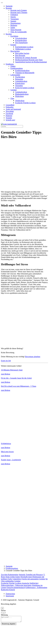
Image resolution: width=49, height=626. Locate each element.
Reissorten (19, 79)
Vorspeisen (14, 19)
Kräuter (13, 45)
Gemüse (13, 90)
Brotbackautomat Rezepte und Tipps (29, 60)
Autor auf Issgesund (13, 109)
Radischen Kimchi (8, 590)
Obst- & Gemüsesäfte (18, 32)
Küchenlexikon (21, 40)
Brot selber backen (22, 53)
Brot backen (15, 51)
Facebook (9, 113)
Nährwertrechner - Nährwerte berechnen (16, 585)
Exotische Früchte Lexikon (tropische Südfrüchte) (19, 583)
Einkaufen (9, 107)
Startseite (9, 6)
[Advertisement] (24, 166)
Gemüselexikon (21, 92)
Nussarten (19, 86)
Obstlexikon (19, 101)
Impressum (10, 596)
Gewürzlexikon (21, 38)
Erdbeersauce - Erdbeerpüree (36, 587)
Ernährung (10, 64)
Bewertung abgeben (32, 357)
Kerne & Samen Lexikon (24, 88)
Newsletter (10, 111)
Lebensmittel (15, 75)
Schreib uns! (10, 120)
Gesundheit (10, 105)
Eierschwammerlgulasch (16, 587)
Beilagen (13, 25)
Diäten (12, 66)
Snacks (13, 17)
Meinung (4, 615)
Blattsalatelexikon (22, 94)
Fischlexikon (20, 77)
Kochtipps (14, 36)
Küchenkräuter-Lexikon (24, 47)
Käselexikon (20, 83)
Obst (12, 98)
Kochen (9, 34)
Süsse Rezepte (15, 30)
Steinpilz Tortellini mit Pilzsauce (31, 575)
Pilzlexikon (19, 96)
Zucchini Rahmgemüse (9, 575)
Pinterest (9, 116)
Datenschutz (10, 594)
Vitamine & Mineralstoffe (24, 73)
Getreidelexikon (21, 81)
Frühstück (14, 15)
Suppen (13, 21)
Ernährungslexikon (22, 70)
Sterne (3, 611)
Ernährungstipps (16, 68)
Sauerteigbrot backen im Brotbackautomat (31, 62)
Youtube (9, 118)
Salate (12, 28)
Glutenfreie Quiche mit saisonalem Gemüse (28, 579)
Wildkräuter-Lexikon (23, 49)
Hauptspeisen (15, 23)
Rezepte (9, 8)
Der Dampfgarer (21, 43)
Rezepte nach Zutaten (18, 10)
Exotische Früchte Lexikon (25, 103)
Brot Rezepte (20, 55)
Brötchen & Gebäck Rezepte (26, 58)
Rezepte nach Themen (18, 12)
